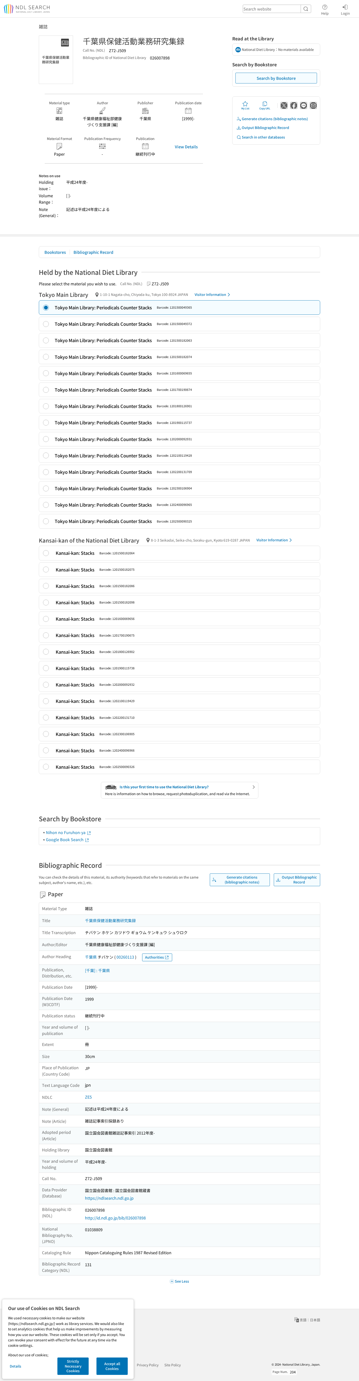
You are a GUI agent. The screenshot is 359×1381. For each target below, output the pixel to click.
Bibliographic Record (93, 252)
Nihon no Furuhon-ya (66, 832)
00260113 (125, 957)
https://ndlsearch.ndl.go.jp (109, 1198)
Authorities (154, 957)
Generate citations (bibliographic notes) (275, 118)
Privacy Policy (147, 1364)
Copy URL (264, 108)
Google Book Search (65, 839)
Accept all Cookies (112, 1366)
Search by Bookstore (276, 78)
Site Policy (172, 1364)
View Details (186, 147)
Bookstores (55, 252)
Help (325, 13)
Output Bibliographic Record (265, 127)
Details (15, 1366)
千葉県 (91, 957)
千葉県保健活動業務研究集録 (110, 920)
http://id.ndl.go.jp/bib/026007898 (115, 1218)
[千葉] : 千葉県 (97, 970)
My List (245, 108)
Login (345, 13)
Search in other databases (263, 137)
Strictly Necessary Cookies (73, 1366)
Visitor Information (210, 294)
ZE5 (88, 1097)
